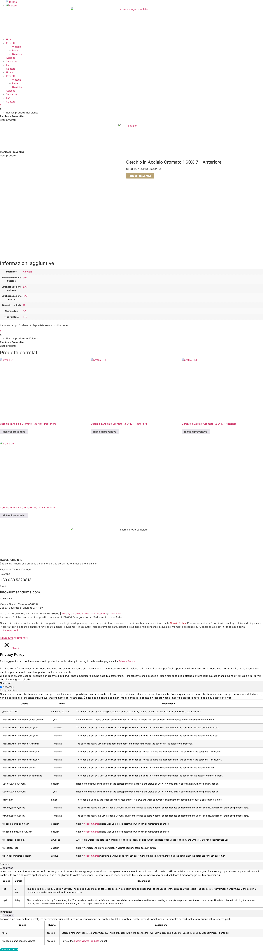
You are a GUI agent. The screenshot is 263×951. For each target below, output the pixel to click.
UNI (25, 277)
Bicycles (17, 54)
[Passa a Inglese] (11, 5)
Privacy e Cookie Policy (75, 613)
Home (9, 39)
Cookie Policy (178, 623)
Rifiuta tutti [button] (6, 637)
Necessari (8, 687)
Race (15, 50)
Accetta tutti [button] (21, 637)
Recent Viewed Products (86, 941)
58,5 (25, 286)
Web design (98, 613)
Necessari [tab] (5, 683)
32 (24, 311)
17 (24, 305)
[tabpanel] (131, 776)
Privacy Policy (127, 661)
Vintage (16, 46)
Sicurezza (11, 61)
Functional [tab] (6, 911)
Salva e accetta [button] (9, 949)
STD (25, 317)
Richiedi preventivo (140, 175)
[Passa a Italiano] (11, 1)
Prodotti (11, 43)
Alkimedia (115, 613)
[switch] (1, 868)
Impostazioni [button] (10, 630)
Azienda (10, 57)
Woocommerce (91, 823)
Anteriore (27, 271)
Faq (8, 65)
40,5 (25, 296)
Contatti (11, 68)
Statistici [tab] (5, 864)
